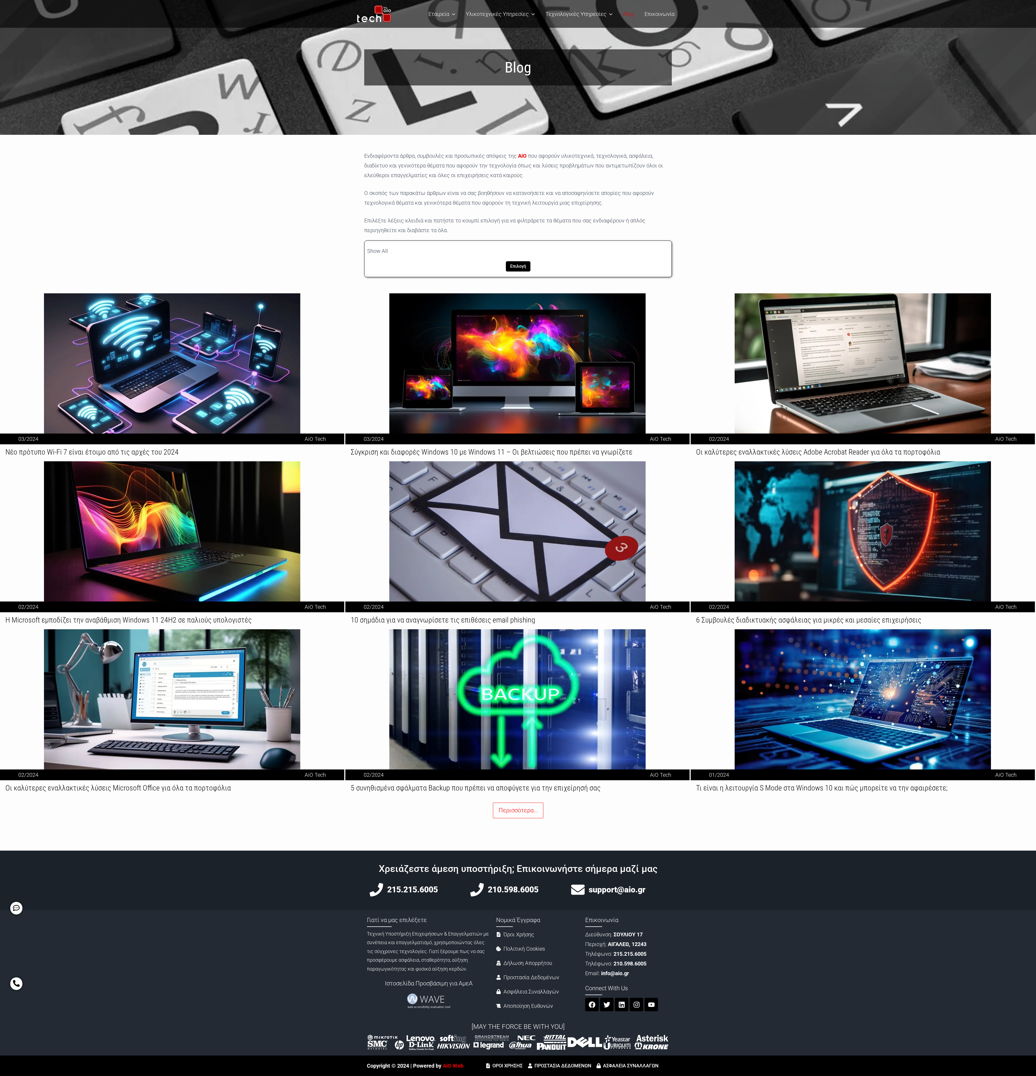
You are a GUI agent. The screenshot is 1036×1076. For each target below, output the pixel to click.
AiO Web (453, 1066)
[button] (452, 14)
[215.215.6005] (376, 889)
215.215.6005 (412, 889)
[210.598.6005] (477, 889)
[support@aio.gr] (578, 889)
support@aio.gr (617, 889)
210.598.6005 (513, 889)
